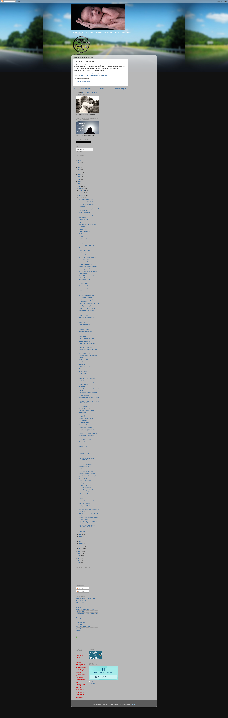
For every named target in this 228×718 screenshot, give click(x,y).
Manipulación (82, 252)
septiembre (82, 195)
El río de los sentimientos (86, 485)
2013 (79, 186)
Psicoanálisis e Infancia (85, 285)
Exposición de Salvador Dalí (86, 202)
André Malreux (83, 373)
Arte (82, 75)
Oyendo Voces (83, 446)
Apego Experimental (84, 240)
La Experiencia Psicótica (85, 444)
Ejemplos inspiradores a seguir (87, 476)
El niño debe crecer (84, 324)
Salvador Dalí (106, 75)
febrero (81, 546)
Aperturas (78, 607)
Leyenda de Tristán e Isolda (86, 500)
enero (81, 548)
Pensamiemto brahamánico (86, 310)
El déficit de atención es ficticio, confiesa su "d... (87, 506)
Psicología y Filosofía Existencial (88, 433)
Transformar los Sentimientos (87, 473)
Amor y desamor (83, 313)
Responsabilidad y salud (85, 331)
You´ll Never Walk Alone (85, 347)
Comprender (82, 441)
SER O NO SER (83, 493)
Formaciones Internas (85, 453)
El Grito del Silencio (84, 451)
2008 (79, 560)
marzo (81, 543)
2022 (79, 165)
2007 (79, 563)
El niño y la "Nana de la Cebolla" (88, 257)
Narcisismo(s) (82, 412)
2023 (79, 162)
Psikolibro (78, 630)
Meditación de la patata (85, 464)
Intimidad (81, 290)
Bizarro (86, 75)
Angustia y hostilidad (84, 320)
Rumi (80, 368)
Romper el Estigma (84, 341)
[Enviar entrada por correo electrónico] (98, 73)
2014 (79, 183)
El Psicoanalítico (80, 603)
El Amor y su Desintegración (87, 295)
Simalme (78, 628)
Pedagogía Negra (84, 466)
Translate (89, 151)
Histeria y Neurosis (84, 529)
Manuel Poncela (80, 622)
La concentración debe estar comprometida (87, 383)
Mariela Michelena (84, 422)
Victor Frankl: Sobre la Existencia (88, 392)
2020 (79, 169)
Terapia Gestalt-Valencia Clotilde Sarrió (87, 613)
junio (80, 536)
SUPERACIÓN (83, 478)
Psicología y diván (84, 498)
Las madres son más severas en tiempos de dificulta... (88, 522)
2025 (79, 158)
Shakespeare (82, 217)
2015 (79, 181)
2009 (79, 558)
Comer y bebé (83, 273)
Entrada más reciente (82, 89)
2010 (79, 556)
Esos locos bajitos (84, 259)
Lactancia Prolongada (85, 480)
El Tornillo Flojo (80, 611)
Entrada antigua (120, 89)
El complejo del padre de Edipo (87, 471)
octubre (81, 192)
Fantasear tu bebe (84, 329)
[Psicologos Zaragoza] (95, 659)
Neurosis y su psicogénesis (86, 317)
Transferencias (83, 229)
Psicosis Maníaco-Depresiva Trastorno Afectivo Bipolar (87, 409)
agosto (81, 197)
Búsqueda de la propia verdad (87, 224)
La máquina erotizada (85, 292)
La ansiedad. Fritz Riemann (86, 245)
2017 (79, 176)
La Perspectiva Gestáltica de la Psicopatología (87, 430)
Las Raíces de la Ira (84, 455)
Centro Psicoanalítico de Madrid (85, 609)
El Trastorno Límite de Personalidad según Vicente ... (89, 402)
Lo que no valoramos (85, 487)
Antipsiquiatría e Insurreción (86, 338)
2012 (79, 551)
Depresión (82, 222)
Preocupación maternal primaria (88, 266)
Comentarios (81, 591)
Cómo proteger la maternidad (87, 243)
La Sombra (82, 226)
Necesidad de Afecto (84, 279)
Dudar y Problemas (84, 250)
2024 (79, 160)
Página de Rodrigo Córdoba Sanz (85, 598)
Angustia (81, 361)
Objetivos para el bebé (85, 233)
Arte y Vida (82, 531)
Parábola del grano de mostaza (87, 308)
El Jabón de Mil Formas (85, 439)
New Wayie (79, 618)
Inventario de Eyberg (84, 288)
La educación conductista (86, 462)
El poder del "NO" (84, 238)
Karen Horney (83, 375)
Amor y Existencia (84, 254)
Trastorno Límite (80, 620)
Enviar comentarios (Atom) (89, 92)
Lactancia (78, 615)
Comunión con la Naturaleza (87, 378)
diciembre (82, 188)
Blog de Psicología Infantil (83, 626)
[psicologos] (83, 644)
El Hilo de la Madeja (81, 624)
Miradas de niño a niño (85, 264)
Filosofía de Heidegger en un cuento (89, 303)
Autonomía (82, 364)
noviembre (82, 190)
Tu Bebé (81, 236)
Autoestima (82, 206)
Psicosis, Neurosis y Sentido (87, 306)
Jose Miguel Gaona (84, 503)
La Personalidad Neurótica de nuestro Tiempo (87, 282)
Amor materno (83, 336)
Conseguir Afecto (83, 219)
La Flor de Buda (83, 496)
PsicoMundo (79, 605)
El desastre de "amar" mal (86, 262)
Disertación (82, 386)
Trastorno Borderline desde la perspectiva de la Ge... (87, 526)
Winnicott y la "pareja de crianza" (88, 271)
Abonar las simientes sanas (86, 448)
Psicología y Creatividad (85, 424)
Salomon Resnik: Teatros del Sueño (89, 509)
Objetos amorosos (84, 359)
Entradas (80, 588)
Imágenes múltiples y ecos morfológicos (86, 458)
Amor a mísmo (83, 322)
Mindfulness (82, 247)
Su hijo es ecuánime (84, 469)
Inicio (102, 89)
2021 (79, 167)
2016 (79, 179)
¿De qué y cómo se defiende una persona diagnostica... (88, 405)
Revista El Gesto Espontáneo (84, 600)
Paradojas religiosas (84, 315)
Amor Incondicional (84, 366)
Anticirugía (82, 483)
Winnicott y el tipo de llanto (86, 269)
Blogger (133, 704)
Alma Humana (83, 371)
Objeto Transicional (84, 212)
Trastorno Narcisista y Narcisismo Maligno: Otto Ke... (88, 518)
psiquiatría (98, 75)
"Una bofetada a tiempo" (86, 297)
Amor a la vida (83, 334)
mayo (81, 539)
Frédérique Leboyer (84, 231)
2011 (79, 553)
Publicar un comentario (83, 81)
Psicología (92, 75)
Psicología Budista (84, 395)
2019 (79, 172)
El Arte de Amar (83, 380)
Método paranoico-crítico (86, 199)
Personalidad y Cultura (85, 427)
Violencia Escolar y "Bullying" (87, 215)
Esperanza (82, 511)
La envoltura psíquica (85, 353)
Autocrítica (82, 327)
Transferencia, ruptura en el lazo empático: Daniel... (88, 350)
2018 (79, 174)
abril (80, 541)
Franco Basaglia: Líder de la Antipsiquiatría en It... (87, 490)
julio (80, 534)
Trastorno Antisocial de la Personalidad (86, 419)
